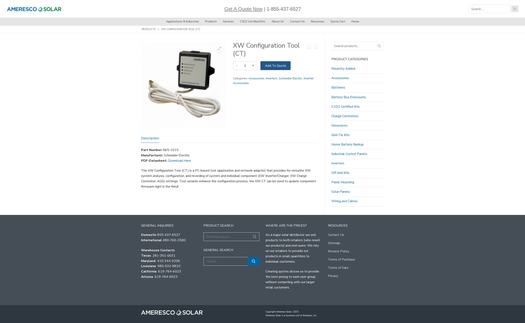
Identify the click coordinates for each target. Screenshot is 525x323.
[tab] (150, 138)
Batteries (338, 87)
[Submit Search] (514, 9)
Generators (339, 125)
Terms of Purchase (341, 259)
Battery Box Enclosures (348, 97)
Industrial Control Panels (349, 154)
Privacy (333, 276)
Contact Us (336, 235)
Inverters (271, 78)
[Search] (379, 46)
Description (150, 138)
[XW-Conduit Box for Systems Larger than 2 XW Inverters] (316, 46)
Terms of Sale (338, 267)
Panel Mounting (342, 182)
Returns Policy (338, 251)
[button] (219, 48)
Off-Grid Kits (340, 173)
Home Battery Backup (347, 144)
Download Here (179, 160)
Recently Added (343, 68)
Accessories (256, 78)
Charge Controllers (344, 116)
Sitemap (334, 243)
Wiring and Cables (344, 201)
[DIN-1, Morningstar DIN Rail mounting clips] (309, 46)
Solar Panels (340, 191)
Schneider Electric (290, 78)
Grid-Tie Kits (340, 135)
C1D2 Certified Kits (345, 106)
